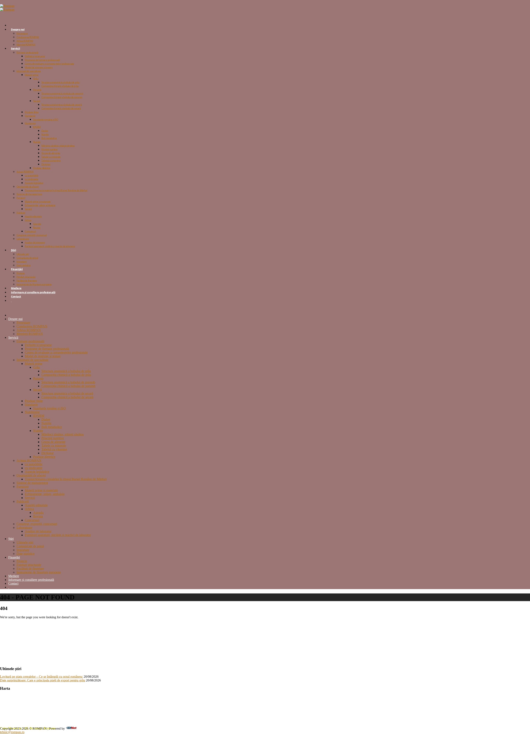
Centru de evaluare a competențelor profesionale (49, 63)
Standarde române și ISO (45, 119)
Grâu (35, 78)
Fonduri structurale (26, 277)
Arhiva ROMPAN (25, 41)
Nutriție (45, 134)
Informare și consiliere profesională (33, 292)
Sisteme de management (29, 194)
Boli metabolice (49, 138)
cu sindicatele (31, 179)
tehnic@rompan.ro (12, 732)
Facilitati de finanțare (27, 280)
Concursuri (30, 231)
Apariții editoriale (33, 216)
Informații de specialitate (29, 71)
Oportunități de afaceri (28, 186)
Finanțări (17, 269)
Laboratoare (23, 239)
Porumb (37, 89)
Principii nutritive (49, 149)
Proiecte (21, 273)
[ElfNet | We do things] (71, 728)
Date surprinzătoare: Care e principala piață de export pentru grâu (42, 680)
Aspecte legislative (34, 183)
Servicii (15, 48)
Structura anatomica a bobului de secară (61, 104)
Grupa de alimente (50, 153)
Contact (16, 296)
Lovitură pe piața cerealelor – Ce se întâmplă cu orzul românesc (41, 676)
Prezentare (22, 33)
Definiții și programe (35, 56)
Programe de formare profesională (42, 60)
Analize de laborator (35, 242)
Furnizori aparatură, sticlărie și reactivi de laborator (50, 246)
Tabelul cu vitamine (51, 160)
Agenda (37, 224)
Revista (36, 227)
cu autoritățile (31, 175)
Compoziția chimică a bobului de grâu (60, 86)
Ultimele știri (23, 254)
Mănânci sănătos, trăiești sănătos (58, 145)
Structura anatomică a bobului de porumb (62, 93)
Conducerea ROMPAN (28, 37)
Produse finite (32, 112)
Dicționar (46, 164)
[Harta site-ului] (11, 301)
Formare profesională (27, 52)
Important (21, 261)
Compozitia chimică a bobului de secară (61, 108)
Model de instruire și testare (39, 67)
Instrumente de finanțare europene (34, 284)
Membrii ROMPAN (26, 44)
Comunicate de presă (27, 258)
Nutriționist (30, 123)
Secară (36, 101)
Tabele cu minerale (51, 157)
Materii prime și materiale (38, 201)
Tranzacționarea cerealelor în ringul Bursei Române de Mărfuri (56, 190)
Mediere (13, 576)
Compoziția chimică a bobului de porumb (61, 97)
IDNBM (37, 127)
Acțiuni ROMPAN (25, 171)
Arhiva (28, 220)
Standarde (30, 116)
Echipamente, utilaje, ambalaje (40, 205)
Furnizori (21, 198)
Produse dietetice (41, 168)
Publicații (21, 212)
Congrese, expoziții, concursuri (32, 235)
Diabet (44, 130)
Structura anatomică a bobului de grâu (60, 82)
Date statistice (26, 553)
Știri (13, 250)
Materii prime (32, 75)
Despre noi (17, 29)
